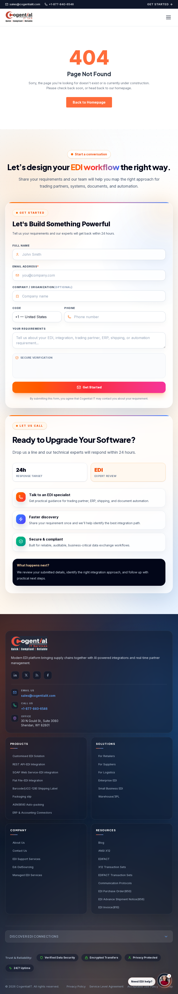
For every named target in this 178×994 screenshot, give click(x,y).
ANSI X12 (104, 850)
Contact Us (20, 850)
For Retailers (106, 756)
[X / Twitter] (26, 675)
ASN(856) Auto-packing (28, 804)
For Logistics (106, 772)
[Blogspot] (37, 675)
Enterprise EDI (107, 780)
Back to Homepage (89, 102)
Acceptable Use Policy (142, 986)
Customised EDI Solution (28, 756)
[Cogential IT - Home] (19, 17)
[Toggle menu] (168, 17)
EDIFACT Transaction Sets (115, 875)
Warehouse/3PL (108, 796)
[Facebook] (48, 675)
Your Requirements (29, 328)
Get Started (157, 4)
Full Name (21, 245)
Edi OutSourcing (23, 867)
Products (19, 744)
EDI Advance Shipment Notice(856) (121, 899)
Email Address (25, 266)
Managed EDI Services (27, 875)
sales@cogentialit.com (38, 695)
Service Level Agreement (106, 986)
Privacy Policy (76, 986)
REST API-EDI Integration (29, 764)
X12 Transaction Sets (112, 867)
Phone (69, 308)
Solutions (105, 744)
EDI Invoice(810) (108, 907)
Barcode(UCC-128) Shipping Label (35, 788)
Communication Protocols (115, 883)
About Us (19, 842)
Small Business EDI (110, 788)
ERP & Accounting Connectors (32, 812)
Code (16, 308)
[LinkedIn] (15, 675)
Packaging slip (22, 796)
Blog (101, 842)
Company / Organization (42, 287)
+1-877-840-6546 (34, 708)
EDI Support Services (26, 859)
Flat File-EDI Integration (28, 780)
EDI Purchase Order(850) (114, 891)
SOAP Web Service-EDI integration (35, 772)
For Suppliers (107, 764)
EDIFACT (104, 859)
